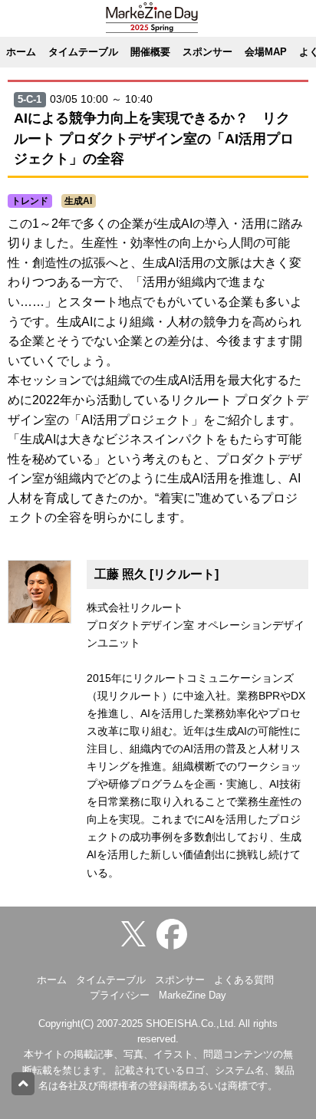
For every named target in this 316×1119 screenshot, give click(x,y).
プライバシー (120, 995)
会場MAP (266, 52)
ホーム (21, 52)
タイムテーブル (83, 52)
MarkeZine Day (192, 995)
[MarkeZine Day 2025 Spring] (175, 933)
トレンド (30, 201)
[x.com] (137, 933)
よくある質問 (244, 980)
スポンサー (207, 52)
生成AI (78, 201)
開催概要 (150, 52)
